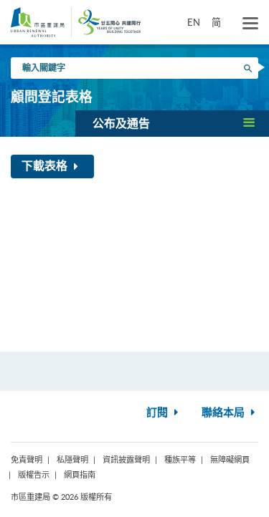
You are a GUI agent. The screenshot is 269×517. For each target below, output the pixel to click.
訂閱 (158, 412)
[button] (172, 123)
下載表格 (46, 166)
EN (193, 22)
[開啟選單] (250, 23)
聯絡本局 (224, 412)
